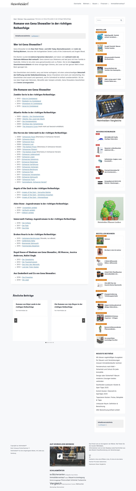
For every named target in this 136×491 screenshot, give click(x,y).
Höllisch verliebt (28, 213)
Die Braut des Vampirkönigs (32, 124)
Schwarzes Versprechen (31, 174)
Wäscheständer (60, 487)
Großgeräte (68, 474)
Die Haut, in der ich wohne (113, 250)
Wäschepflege (53, 487)
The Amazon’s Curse (30, 126)
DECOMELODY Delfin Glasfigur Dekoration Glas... (111, 138)
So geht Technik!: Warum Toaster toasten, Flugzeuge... (112, 47)
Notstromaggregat (55, 480)
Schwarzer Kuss (28, 142)
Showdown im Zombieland (32, 103)
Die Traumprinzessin (29, 262)
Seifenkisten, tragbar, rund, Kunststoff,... (113, 160)
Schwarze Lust (27, 144)
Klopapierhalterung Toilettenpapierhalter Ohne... (111, 295)
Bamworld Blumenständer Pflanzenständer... (113, 328)
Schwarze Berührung (30, 169)
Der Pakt (25, 225)
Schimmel (74, 480)
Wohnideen (99, 446)
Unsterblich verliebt (29, 208)
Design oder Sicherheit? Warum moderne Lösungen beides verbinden (107, 378)
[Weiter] (83, 320)
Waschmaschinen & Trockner (68, 484)
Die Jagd (25, 280)
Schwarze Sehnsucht (30, 177)
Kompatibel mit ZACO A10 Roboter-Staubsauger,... (113, 182)
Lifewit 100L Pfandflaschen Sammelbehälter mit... (113, 273)
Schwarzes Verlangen (30, 167)
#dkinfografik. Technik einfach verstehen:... (112, 36)
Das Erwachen (27, 277)
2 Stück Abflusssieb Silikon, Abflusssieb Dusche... (111, 262)
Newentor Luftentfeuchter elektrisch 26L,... (113, 149)
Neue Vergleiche (101, 464)
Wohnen (107, 239)
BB (51, 475)
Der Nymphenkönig (29, 121)
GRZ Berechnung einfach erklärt (108, 410)
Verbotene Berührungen (31, 238)
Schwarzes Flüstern (29, 149)
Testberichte (82, 480)
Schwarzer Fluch (28, 179)
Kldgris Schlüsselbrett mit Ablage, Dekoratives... (113, 306)
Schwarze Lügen (28, 157)
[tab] (45, 342)
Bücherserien (58, 474)
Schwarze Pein (27, 172)
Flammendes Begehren (30, 246)
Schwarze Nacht (28, 139)
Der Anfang (26, 223)
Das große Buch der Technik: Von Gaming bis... (113, 69)
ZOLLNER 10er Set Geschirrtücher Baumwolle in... (113, 284)
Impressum (92, 464)
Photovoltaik (65, 480)
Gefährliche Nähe (28, 241)
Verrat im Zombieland (30, 106)
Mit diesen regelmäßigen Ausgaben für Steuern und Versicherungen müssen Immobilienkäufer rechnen (109, 360)
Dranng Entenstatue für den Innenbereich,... (112, 171)
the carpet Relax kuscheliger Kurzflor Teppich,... (111, 339)
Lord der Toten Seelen (30, 267)
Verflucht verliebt (28, 210)
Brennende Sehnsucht (30, 243)
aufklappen (35, 36)
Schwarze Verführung (30, 164)
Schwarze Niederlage (30, 162)
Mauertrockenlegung (77, 477)
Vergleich (56, 483)
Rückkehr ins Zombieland (31, 101)
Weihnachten (80, 484)
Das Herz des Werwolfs (31, 264)
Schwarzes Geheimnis (30, 159)
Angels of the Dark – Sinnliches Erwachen (37, 195)
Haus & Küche (74, 474)
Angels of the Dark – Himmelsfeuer (35, 197)
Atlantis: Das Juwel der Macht (33, 119)
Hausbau (108, 448)
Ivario (66, 477)
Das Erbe (25, 228)
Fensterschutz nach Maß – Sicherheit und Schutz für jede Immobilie (107, 369)
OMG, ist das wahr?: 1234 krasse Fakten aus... (113, 80)
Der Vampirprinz (28, 259)
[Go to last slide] (15, 320)
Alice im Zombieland (29, 98)
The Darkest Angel (29, 152)
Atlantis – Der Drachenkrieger (33, 116)
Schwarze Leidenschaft (31, 154)
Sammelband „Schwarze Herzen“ (34, 182)
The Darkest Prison (29, 147)
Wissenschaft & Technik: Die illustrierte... (112, 58)
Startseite (77, 4)
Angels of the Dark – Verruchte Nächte (36, 192)
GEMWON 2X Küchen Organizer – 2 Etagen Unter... (111, 317)
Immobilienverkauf (118, 4)
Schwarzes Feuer (29, 137)
